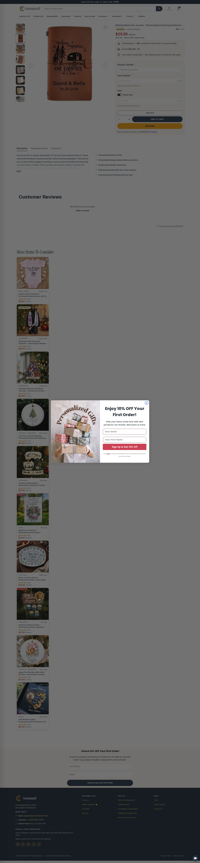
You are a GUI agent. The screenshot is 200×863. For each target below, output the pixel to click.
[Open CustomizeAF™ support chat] (195, 858)
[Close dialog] (146, 403)
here (108, 454)
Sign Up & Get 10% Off (124, 446)
